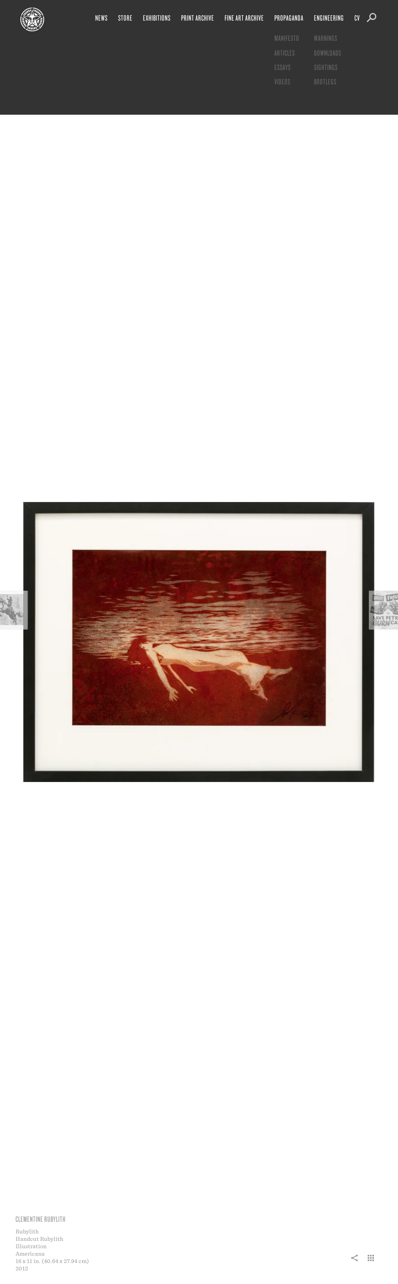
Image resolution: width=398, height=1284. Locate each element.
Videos (282, 81)
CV (357, 18)
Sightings (326, 67)
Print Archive (197, 18)
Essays (282, 67)
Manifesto (286, 38)
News (101, 18)
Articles (284, 53)
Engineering (329, 18)
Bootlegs (325, 81)
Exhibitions (157, 18)
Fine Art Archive (244, 18)
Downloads (327, 53)
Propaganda (289, 18)
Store (125, 18)
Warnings (325, 38)
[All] (371, 1262)
